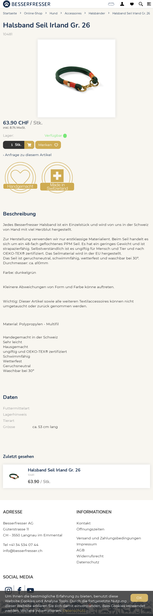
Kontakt (83, 523)
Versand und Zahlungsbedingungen (108, 538)
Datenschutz (87, 562)
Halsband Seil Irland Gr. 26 (131, 13)
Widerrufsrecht (90, 556)
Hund (54, 13)
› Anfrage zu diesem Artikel (27, 155)
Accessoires (73, 13)
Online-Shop (33, 13)
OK (139, 598)
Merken (45, 145)
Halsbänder (97, 13)
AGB (80, 550)
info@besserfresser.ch (22, 551)
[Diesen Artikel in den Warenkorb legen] (29, 145)
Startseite (10, 13)
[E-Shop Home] (26, 4)
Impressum (86, 544)
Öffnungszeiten (90, 529)
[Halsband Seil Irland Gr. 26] (14, 476)
